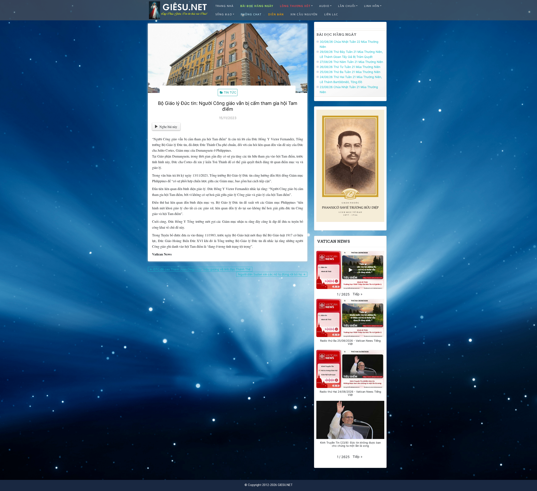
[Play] (350, 270)
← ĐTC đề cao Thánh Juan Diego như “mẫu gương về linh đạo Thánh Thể (200, 269)
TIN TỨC (230, 92)
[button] (358, 294)
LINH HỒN (371, 6)
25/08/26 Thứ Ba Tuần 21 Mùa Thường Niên (350, 72)
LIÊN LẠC (331, 14)
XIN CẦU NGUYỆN (304, 14)
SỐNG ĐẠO (223, 14)
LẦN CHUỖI (347, 6)
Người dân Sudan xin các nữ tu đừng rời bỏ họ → (271, 274)
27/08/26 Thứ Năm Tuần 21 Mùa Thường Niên (351, 62)
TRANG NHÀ (224, 6)
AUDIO (324, 6)
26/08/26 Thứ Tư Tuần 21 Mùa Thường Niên (350, 67)
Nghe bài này (168, 126)
